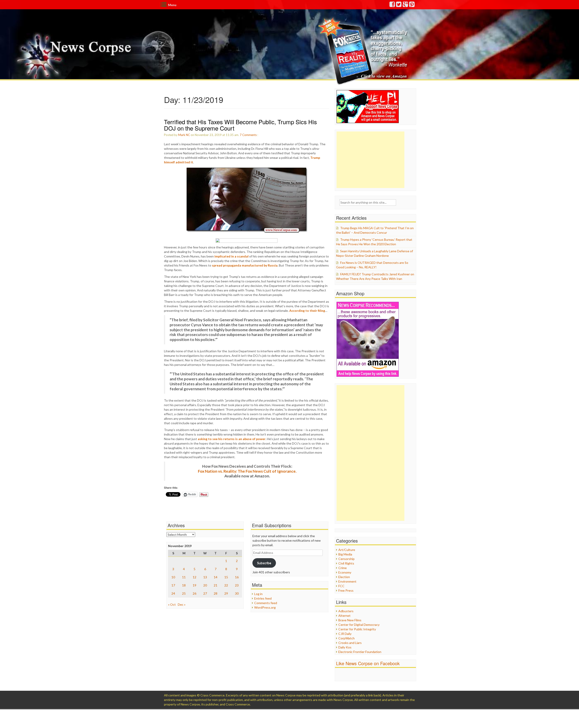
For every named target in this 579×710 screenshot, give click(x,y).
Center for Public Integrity (357, 629)
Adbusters (346, 611)
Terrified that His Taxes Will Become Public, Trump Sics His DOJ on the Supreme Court (240, 124)
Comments (249, 135)
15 (226, 577)
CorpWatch (346, 638)
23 (237, 585)
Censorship (346, 559)
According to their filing (307, 310)
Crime (342, 568)
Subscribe (264, 563)
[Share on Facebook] (246, 240)
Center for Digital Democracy (359, 625)
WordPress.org (265, 607)
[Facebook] (392, 5)
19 (194, 585)
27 (205, 593)
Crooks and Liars (350, 643)
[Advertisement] (370, 159)
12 (194, 577)
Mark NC (184, 135)
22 (226, 585)
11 (184, 577)
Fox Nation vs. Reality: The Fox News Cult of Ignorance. (247, 471)
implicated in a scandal (231, 256)
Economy (344, 572)
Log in (258, 594)
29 (226, 593)
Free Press (346, 590)
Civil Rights (346, 563)
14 (215, 577)
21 (215, 585)
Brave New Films (349, 620)
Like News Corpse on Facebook (368, 663)
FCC (341, 586)
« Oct (172, 604)
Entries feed (263, 598)
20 (205, 585)
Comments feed (265, 603)
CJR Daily (344, 634)
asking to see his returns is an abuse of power (232, 439)
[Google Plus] (405, 5)
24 (173, 593)
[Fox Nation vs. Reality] (363, 51)
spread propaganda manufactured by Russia (245, 265)
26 (194, 593)
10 (173, 577)
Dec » (181, 604)
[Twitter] (399, 5)
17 (173, 585)
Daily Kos (344, 647)
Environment (347, 581)
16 (237, 577)
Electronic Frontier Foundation (359, 652)
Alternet (344, 615)
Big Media (345, 554)
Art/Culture (346, 550)
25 (184, 593)
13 (205, 577)
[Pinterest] (412, 5)
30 (237, 593)
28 (215, 593)
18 (184, 585)
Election (344, 577)
